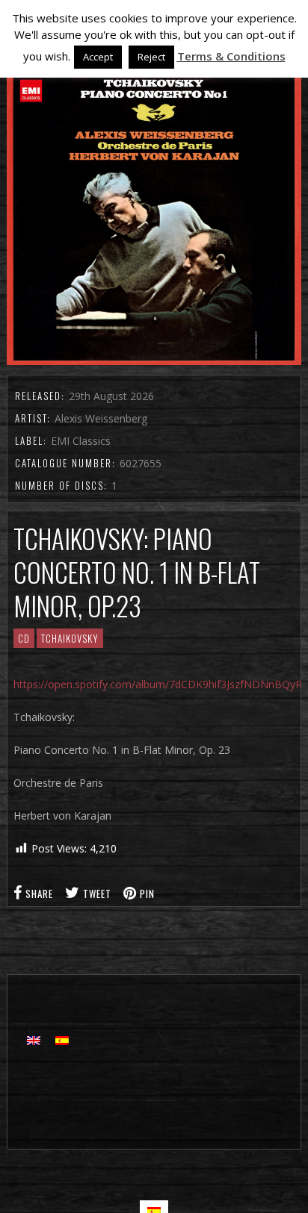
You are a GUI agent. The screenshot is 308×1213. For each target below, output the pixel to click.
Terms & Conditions (231, 56)
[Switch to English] (33, 1039)
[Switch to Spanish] (62, 1039)
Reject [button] (151, 56)
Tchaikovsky (70, 638)
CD (24, 638)
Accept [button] (98, 56)
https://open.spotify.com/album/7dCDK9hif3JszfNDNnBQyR (157, 684)
